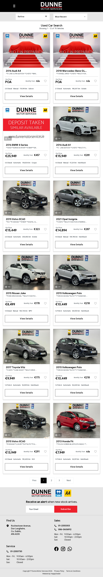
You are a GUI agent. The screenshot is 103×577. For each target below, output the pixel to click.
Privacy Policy (59, 571)
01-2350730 (16, 551)
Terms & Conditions (73, 571)
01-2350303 (64, 525)
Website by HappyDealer (51, 574)
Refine (21, 16)
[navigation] (14, 6)
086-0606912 (64, 529)
